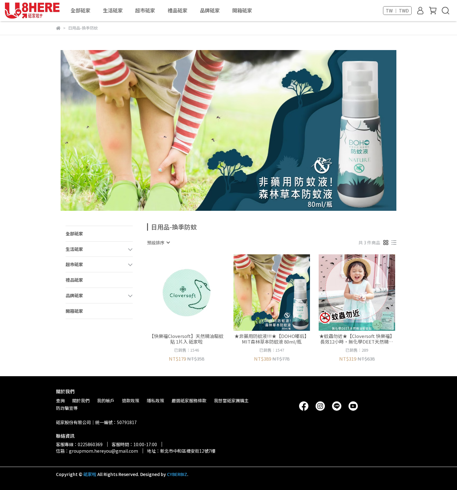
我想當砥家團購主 (231, 400)
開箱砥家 (242, 10)
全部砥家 (80, 10)
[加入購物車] (195, 292)
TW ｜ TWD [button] (397, 10)
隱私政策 (155, 400)
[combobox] (158, 242)
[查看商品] (178, 292)
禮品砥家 (177, 10)
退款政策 (130, 400)
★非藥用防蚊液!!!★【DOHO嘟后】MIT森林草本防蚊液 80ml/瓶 (271, 338)
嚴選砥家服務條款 (189, 400)
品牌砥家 (210, 10)
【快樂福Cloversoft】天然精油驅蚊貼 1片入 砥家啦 (186, 338)
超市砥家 (145, 10)
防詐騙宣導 (67, 408)
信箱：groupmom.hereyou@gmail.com (97, 451)
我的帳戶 (105, 400)
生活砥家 (113, 10)
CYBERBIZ (177, 474)
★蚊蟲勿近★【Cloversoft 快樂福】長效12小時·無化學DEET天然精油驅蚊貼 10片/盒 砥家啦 (357, 338)
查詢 (60, 400)
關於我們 (81, 400)
